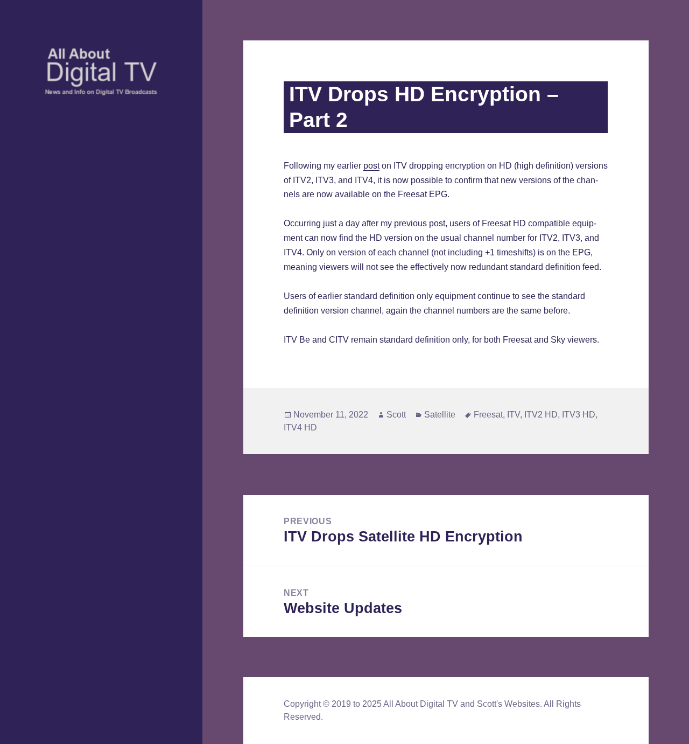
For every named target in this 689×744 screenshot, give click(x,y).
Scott (396, 414)
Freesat (488, 414)
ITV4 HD (300, 427)
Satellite (439, 414)
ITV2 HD (541, 414)
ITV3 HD (578, 414)
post (371, 165)
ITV (513, 414)
